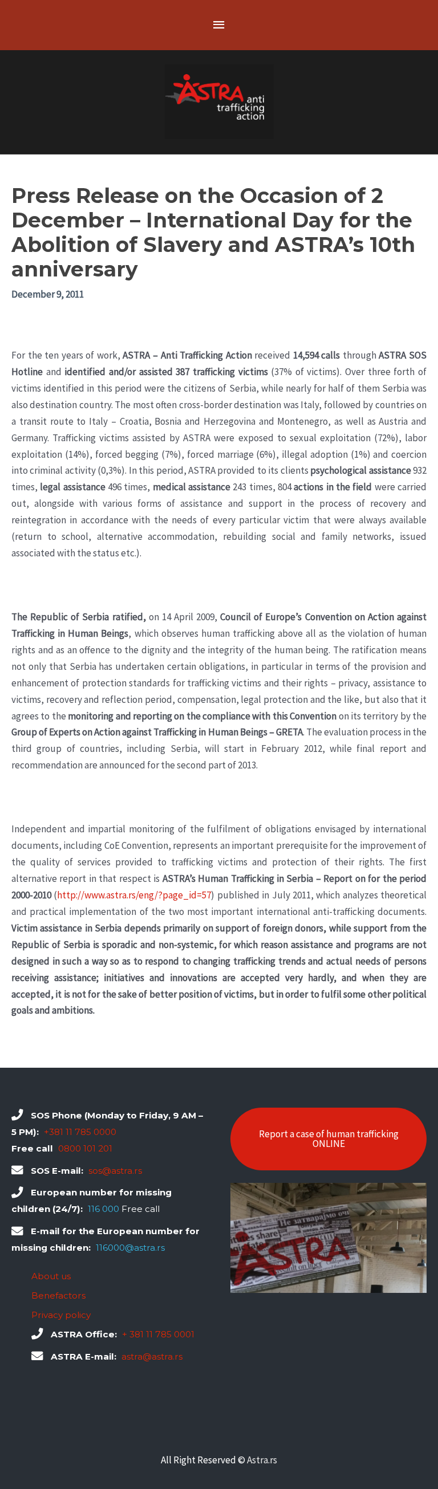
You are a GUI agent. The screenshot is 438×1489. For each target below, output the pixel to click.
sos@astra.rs (115, 1170)
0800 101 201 (85, 1148)
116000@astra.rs (130, 1247)
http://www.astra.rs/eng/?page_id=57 (134, 895)
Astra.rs (262, 1460)
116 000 (103, 1208)
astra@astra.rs (151, 1356)
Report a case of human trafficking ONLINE (329, 1139)
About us (51, 1276)
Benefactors (58, 1295)
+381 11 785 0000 (80, 1131)
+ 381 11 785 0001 (158, 1334)
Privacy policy (61, 1314)
